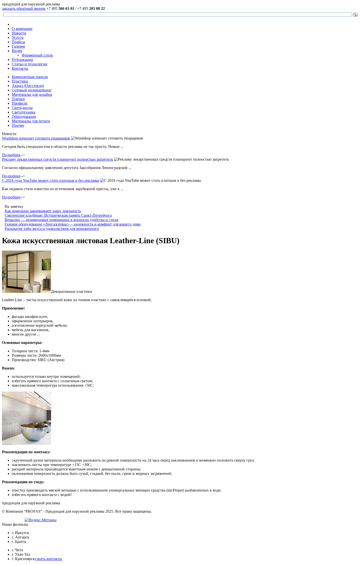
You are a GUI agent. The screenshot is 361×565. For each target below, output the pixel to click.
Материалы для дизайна (32, 94)
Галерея (18, 46)
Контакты (20, 68)
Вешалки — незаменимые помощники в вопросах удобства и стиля (61, 220)
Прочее (18, 125)
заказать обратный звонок (23, 8)
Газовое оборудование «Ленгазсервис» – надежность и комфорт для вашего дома (72, 224)
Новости (19, 33)
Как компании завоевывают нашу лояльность (43, 211)
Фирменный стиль (37, 55)
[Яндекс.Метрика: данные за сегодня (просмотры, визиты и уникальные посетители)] (40, 520)
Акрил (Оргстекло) (28, 86)
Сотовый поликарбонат (32, 90)
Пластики (20, 81)
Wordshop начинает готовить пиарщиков (36, 138)
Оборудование (24, 116)
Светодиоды (22, 108)
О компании (22, 29)
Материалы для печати (31, 121)
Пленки (18, 99)
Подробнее (11, 155)
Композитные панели (30, 77)
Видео (17, 51)
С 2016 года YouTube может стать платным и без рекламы (50, 180)
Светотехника (23, 112)
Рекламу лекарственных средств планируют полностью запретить (57, 159)
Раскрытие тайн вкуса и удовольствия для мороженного (52, 228)
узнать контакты (48, 559)
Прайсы (18, 42)
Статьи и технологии (29, 64)
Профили (20, 103)
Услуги (18, 37)
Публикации (22, 59)
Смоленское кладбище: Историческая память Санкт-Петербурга (58, 215)
